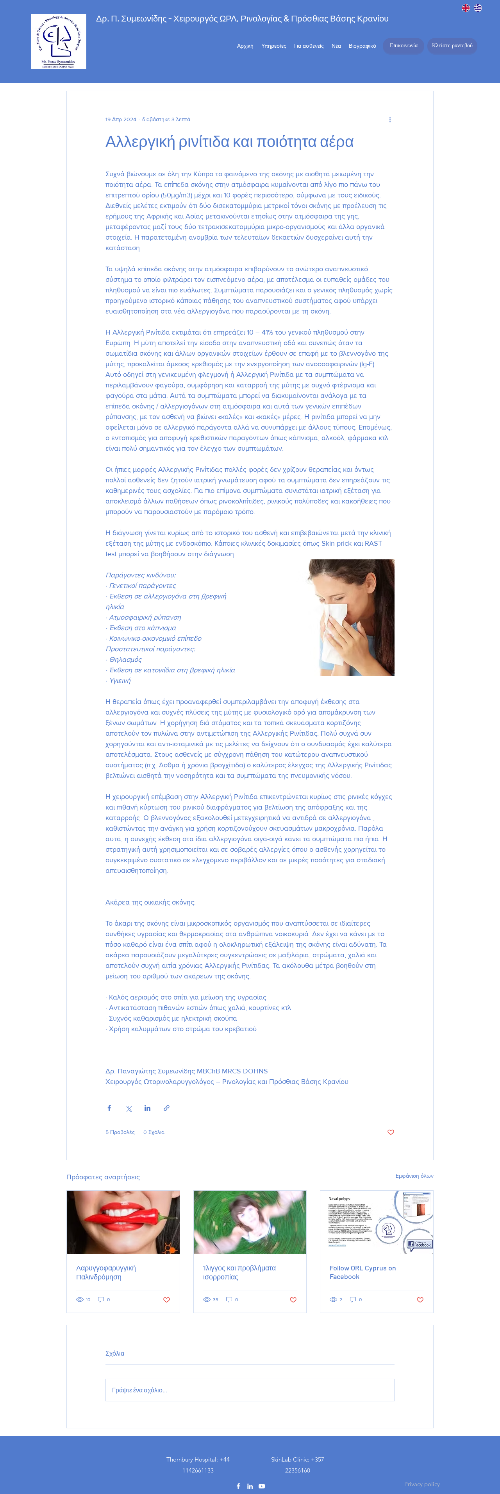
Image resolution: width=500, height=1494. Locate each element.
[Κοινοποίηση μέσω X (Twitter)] (128, 1108)
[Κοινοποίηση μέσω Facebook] (109, 1108)
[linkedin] (250, 1486)
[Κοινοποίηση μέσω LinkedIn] (147, 1108)
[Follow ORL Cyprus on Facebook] (376, 1222)
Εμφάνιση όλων (415, 1176)
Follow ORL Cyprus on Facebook (363, 1272)
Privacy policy (422, 1484)
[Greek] (478, 8)
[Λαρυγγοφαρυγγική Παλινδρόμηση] (123, 1222)
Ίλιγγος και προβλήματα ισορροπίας (239, 1272)
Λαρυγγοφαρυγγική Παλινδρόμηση (106, 1272)
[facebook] (238, 1486)
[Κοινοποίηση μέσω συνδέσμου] (166, 1108)
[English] (466, 8)
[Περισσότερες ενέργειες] (390, 119)
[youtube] (262, 1486)
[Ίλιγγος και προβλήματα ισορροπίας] (250, 1222)
